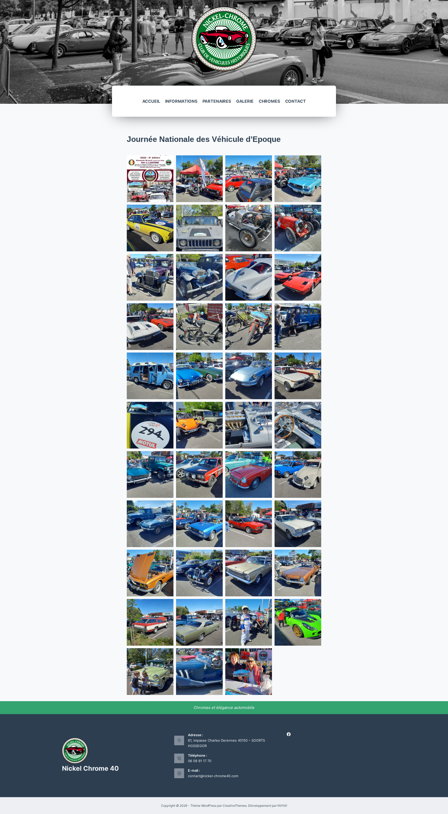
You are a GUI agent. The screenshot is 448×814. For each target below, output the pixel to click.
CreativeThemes (235, 806)
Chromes (269, 101)
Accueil (151, 101)
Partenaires (216, 101)
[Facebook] (289, 734)
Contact (295, 101)
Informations (181, 101)
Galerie (245, 101)
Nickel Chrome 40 (90, 768)
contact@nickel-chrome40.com (213, 776)
